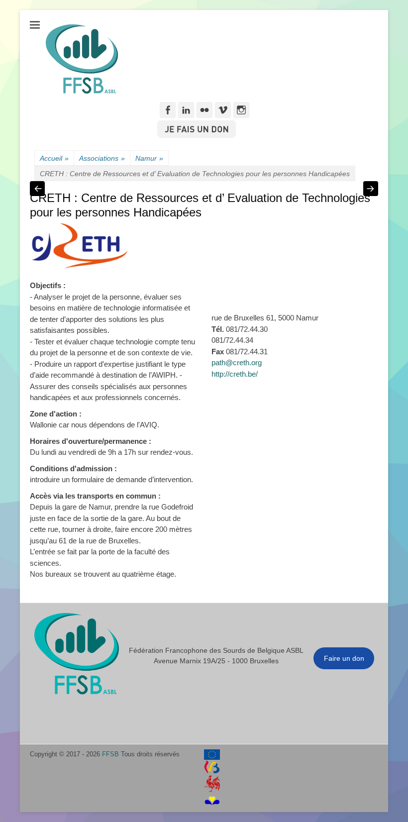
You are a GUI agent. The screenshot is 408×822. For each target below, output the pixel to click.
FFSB (110, 754)
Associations (102, 158)
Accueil (54, 158)
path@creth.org (236, 362)
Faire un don (344, 658)
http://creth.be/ (234, 374)
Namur (149, 158)
